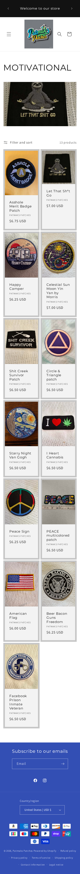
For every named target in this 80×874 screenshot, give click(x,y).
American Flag (18, 616)
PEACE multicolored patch (58, 535)
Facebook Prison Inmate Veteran (18, 702)
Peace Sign (19, 531)
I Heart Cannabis (54, 455)
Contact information (33, 864)
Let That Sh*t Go (58, 193)
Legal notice (56, 864)
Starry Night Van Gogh (20, 455)
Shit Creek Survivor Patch (18, 375)
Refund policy (68, 850)
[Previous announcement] (8, 8)
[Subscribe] (63, 764)
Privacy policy (19, 857)
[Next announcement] (72, 8)
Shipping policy (64, 857)
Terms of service (41, 857)
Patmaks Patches (23, 850)
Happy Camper (16, 286)
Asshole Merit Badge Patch (20, 206)
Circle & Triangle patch (53, 375)
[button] (9, 34)
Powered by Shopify (45, 850)
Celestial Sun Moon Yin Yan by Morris (58, 290)
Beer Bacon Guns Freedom (56, 618)
